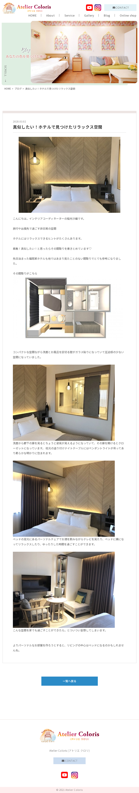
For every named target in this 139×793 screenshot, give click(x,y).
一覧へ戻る (69, 681)
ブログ (18, 88)
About (50, 15)
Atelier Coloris (74, 789)
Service (69, 15)
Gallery (89, 15)
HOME (32, 15)
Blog (107, 15)
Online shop (128, 15)
